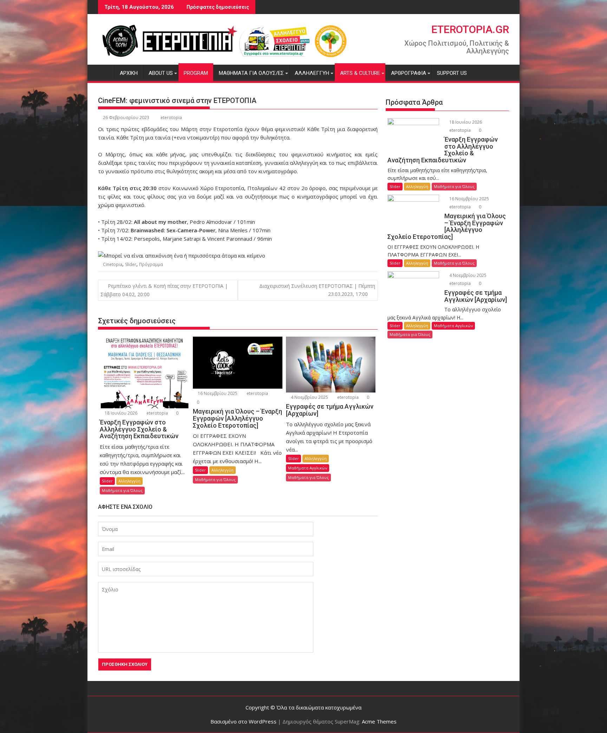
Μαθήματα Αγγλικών (307, 468)
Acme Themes (379, 721)
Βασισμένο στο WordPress (243, 721)
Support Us (452, 73)
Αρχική (129, 73)
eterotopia (171, 118)
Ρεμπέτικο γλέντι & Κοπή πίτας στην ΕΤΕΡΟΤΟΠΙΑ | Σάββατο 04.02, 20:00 (164, 290)
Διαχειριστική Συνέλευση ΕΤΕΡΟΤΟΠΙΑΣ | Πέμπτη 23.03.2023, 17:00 (317, 290)
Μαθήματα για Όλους (122, 490)
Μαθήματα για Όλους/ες (251, 73)
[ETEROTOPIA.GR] (105, 71)
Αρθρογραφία (408, 73)
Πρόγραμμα (151, 264)
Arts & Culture (360, 73)
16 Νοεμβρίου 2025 (217, 393)
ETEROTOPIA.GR (470, 29)
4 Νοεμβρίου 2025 (309, 397)
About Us (161, 73)
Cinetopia (112, 264)
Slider (130, 264)
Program (196, 73)
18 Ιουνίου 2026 (120, 413)
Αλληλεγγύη (312, 73)
